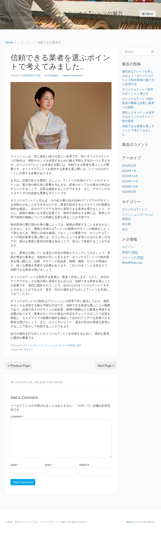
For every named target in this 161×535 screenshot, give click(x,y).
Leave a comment (72, 75)
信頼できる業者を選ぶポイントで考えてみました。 (138, 130)
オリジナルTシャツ (33, 345)
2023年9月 (129, 191)
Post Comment (23, 482)
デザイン (28, 349)
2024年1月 (129, 170)
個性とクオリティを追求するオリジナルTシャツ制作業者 (138, 116)
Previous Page (20, 365)
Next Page (105, 365)
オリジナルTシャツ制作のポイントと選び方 (137, 91)
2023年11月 (130, 181)
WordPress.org (132, 262)
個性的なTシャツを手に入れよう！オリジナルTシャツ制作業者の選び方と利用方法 (138, 77)
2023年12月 (130, 176)
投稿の (130, 252)
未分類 (126, 224)
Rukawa (53, 75)
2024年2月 (129, 165)
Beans (129, 521)
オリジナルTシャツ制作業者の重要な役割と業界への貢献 (138, 103)
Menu (149, 14)
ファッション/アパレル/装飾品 (59, 345)
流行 (79, 345)
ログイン (128, 247)
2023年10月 (130, 186)
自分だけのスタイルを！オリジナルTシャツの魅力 (64, 13)
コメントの (132, 257)
